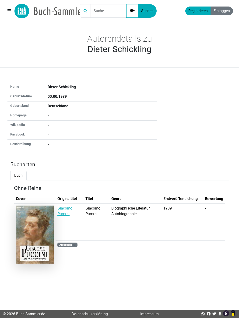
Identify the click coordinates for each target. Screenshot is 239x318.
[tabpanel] (119, 227)
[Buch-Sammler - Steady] (226, 314)
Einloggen (222, 11)
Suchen (147, 11)
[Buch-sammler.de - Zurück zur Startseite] (49, 11)
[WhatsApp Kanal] (203, 314)
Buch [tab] (18, 175)
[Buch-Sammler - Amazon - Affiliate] (220, 314)
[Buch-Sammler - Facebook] (208, 314)
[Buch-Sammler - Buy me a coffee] (233, 314)
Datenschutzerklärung (90, 314)
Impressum (149, 314)
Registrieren (198, 11)
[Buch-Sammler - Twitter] (214, 314)
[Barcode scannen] (132, 11)
